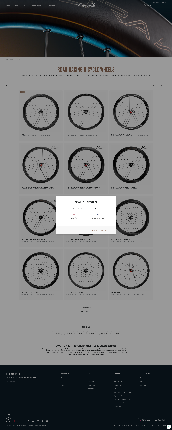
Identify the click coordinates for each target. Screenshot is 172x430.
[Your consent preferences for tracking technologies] (169, 427)
